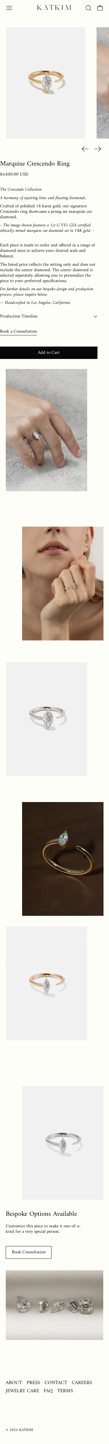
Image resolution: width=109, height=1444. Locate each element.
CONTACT (56, 1382)
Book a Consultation (18, 331)
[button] (88, 8)
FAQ (48, 1390)
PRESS (33, 1382)
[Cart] (100, 8)
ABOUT (14, 1382)
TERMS (65, 1390)
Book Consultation (29, 1252)
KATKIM (26, 1430)
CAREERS (82, 1382)
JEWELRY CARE (22, 1390)
